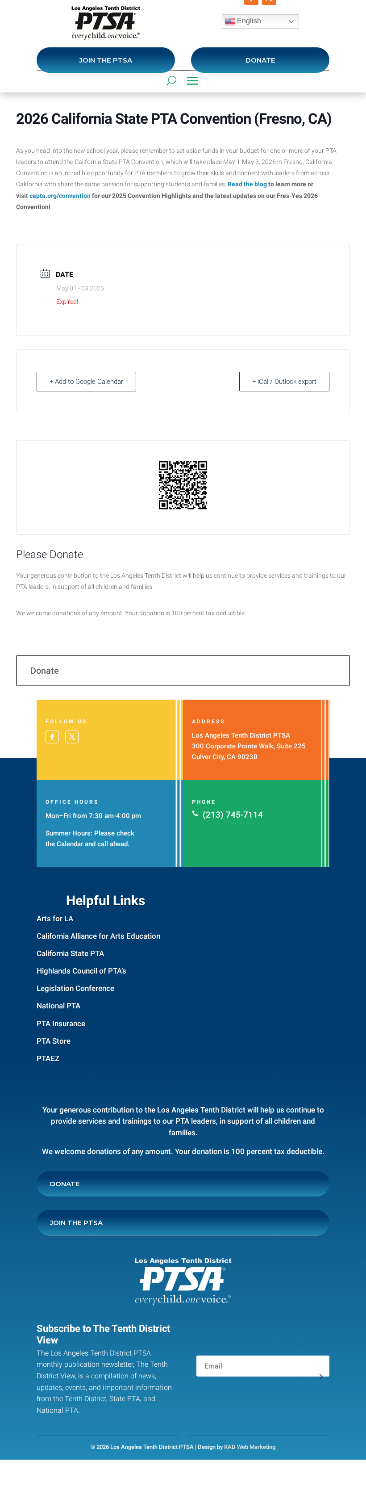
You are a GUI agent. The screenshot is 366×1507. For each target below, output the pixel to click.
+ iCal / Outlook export (284, 382)
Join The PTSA (105, 60)
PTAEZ (48, 1058)
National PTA (58, 1005)
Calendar (70, 844)
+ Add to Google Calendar (86, 382)
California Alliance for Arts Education (98, 936)
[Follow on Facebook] (52, 736)
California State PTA (70, 953)
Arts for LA (55, 918)
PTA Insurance (61, 1023)
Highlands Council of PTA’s (81, 970)
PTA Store (54, 1041)
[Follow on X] (72, 736)
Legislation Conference (75, 988)
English (248, 21)
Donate (260, 60)
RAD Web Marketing (249, 1447)
